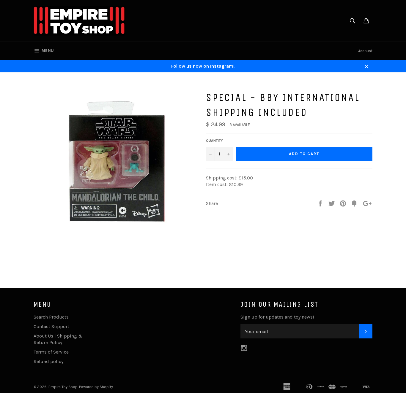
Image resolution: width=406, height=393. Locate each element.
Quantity (214, 141)
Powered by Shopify (96, 386)
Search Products (51, 317)
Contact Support (51, 326)
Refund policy (48, 361)
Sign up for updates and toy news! (277, 317)
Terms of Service (51, 352)
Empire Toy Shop (63, 386)
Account (365, 51)
